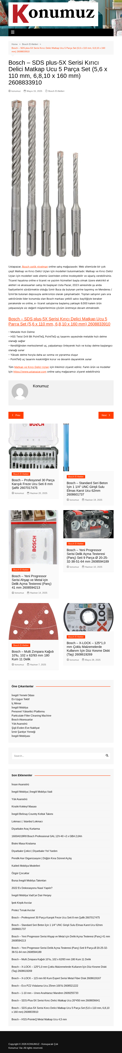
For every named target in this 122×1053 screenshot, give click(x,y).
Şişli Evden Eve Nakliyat (25, 728)
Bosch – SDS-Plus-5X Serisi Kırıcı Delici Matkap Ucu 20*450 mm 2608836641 (56, 1000)
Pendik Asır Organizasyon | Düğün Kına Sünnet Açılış (42, 858)
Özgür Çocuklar (20, 873)
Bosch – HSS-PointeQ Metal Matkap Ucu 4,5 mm (39, 1019)
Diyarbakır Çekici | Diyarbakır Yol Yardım (34, 851)
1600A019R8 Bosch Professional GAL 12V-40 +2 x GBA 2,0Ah (47, 836)
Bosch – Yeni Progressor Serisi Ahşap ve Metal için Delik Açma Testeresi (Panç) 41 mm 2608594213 (61, 938)
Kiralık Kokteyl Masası (24, 806)
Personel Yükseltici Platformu (28, 711)
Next (104, 415)
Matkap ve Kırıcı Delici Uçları (31, 367)
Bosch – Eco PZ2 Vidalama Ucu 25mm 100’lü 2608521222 (45, 985)
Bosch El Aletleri (56, 91)
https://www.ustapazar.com (29, 371)
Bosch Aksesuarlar (22, 719)
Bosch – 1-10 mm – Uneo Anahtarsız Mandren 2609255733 (45, 993)
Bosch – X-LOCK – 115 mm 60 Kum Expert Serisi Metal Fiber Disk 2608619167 (56, 978)
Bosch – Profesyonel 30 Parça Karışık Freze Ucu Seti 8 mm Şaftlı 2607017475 (33, 483)
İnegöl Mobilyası (21, 736)
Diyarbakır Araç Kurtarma (26, 828)
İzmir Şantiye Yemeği (23, 731)
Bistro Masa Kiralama (24, 843)
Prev (17, 415)
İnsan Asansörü (20, 784)
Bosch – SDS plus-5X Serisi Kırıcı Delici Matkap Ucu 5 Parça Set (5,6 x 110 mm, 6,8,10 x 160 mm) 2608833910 (59, 321)
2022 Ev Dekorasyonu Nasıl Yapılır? (32, 888)
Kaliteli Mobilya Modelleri (26, 865)
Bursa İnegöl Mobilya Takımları (29, 880)
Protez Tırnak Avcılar (23, 910)
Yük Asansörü (19, 723)
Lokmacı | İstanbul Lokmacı (27, 821)
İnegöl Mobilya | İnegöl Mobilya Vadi (32, 791)
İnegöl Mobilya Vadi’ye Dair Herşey (31, 895)
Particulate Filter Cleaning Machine (31, 715)
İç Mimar (16, 703)
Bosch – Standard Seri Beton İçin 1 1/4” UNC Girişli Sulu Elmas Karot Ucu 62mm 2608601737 (57, 927)
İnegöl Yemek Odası (23, 695)
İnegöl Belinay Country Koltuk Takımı (32, 814)
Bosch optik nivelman (35, 266)
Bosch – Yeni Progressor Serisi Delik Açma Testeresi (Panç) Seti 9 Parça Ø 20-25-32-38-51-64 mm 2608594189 (60, 950)
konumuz (16, 91)
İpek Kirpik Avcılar (22, 902)
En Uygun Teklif (20, 699)
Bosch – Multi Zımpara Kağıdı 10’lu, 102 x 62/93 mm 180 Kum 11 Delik (33, 655)
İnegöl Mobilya (20, 707)
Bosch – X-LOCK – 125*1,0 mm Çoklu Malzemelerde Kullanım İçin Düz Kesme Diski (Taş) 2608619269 (59, 968)
